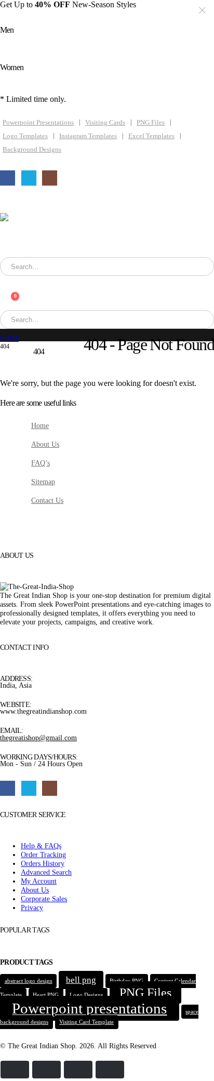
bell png (81, 980)
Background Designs (32, 149)
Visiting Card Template (86, 1022)
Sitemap (43, 481)
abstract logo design (28, 981)
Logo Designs (86, 995)
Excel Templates (151, 136)
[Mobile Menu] (11, 200)
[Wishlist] (5, 289)
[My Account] (5, 280)
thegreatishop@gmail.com (38, 737)
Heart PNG (46, 995)
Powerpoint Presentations (38, 122)
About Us (45, 444)
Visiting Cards (105, 122)
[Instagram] (49, 177)
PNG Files (151, 122)
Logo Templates (25, 136)
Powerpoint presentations (89, 1008)
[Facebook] (7, 177)
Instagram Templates (88, 136)
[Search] (137, 266)
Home (40, 425)
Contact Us (47, 500)
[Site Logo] (57, 235)
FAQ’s (40, 463)
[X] (28, 177)
